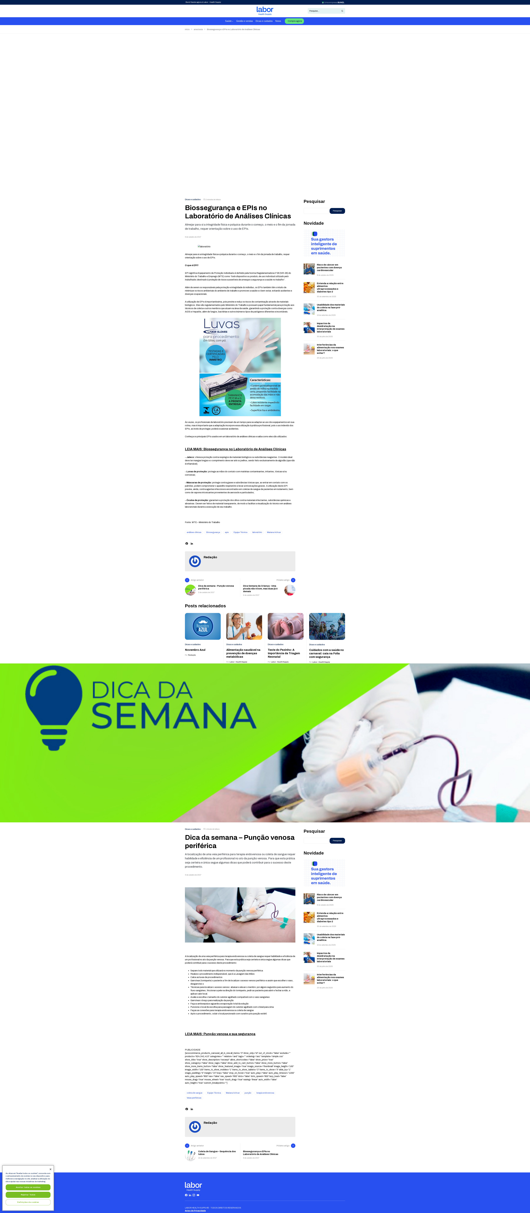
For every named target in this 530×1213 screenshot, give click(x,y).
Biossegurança (213, 532)
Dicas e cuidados (193, 199)
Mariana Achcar (274, 532)
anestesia (198, 29)
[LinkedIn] (190, 1195)
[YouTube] (198, 1195)
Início (187, 29)
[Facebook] (186, 1195)
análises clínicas (194, 532)
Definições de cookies (28, 1202)
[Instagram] (194, 1195)
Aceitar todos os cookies (28, 1187)
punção (248, 1093)
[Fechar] (50, 1169)
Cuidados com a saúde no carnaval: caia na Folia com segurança (326, 653)
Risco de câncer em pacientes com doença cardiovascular (329, 267)
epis (227, 532)
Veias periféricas (194, 1098)
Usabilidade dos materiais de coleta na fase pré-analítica (331, 307)
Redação (210, 557)
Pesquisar (314, 201)
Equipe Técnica (240, 532)
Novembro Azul (195, 649)
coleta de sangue (194, 1093)
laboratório (257, 532)
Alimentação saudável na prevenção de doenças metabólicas (243, 653)
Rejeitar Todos (28, 1195)
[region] (28, 1188)
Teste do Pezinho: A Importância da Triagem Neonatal (284, 653)
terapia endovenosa (265, 1093)
